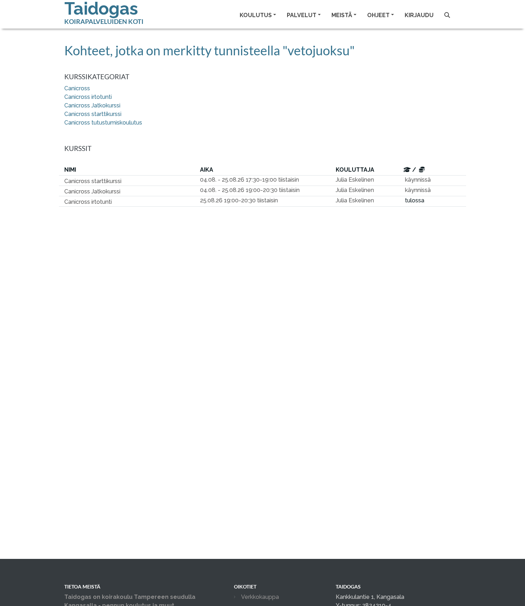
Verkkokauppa (260, 597)
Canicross (77, 88)
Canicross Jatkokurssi (92, 105)
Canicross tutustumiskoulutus (103, 122)
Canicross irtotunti (88, 97)
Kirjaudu (419, 15)
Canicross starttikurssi (92, 114)
